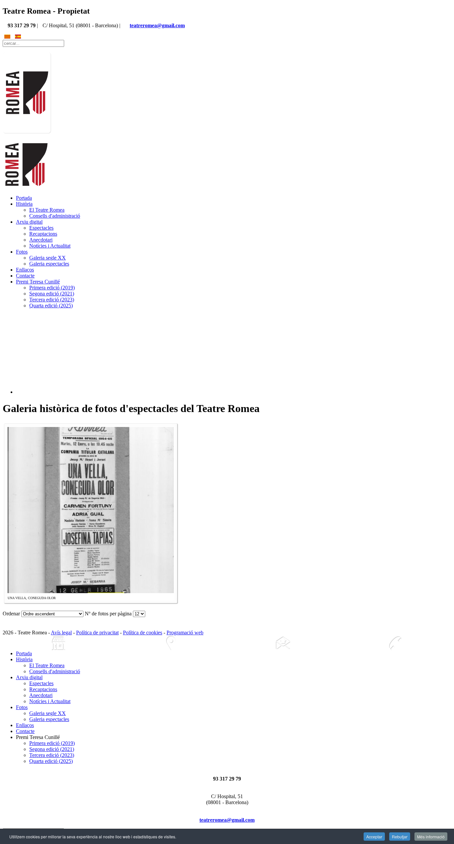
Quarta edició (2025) (51, 305)
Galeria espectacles (49, 263)
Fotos (22, 252)
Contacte (25, 275)
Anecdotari (41, 240)
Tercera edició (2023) (51, 299)
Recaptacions (43, 234)
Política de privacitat (97, 632)
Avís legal (61, 632)
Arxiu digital (29, 222)
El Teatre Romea (46, 210)
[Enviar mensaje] (283, 643)
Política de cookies (142, 632)
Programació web (185, 632)
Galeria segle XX (47, 258)
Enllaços (25, 269)
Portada (24, 198)
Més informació (431, 836)
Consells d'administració (54, 216)
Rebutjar (399, 836)
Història (24, 204)
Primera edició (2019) (52, 287)
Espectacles (41, 228)
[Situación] (171, 643)
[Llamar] (395, 643)
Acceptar (374, 836)
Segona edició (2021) (51, 293)
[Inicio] (59, 643)
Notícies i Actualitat (49, 246)
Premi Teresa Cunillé (38, 281)
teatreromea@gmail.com (157, 25)
